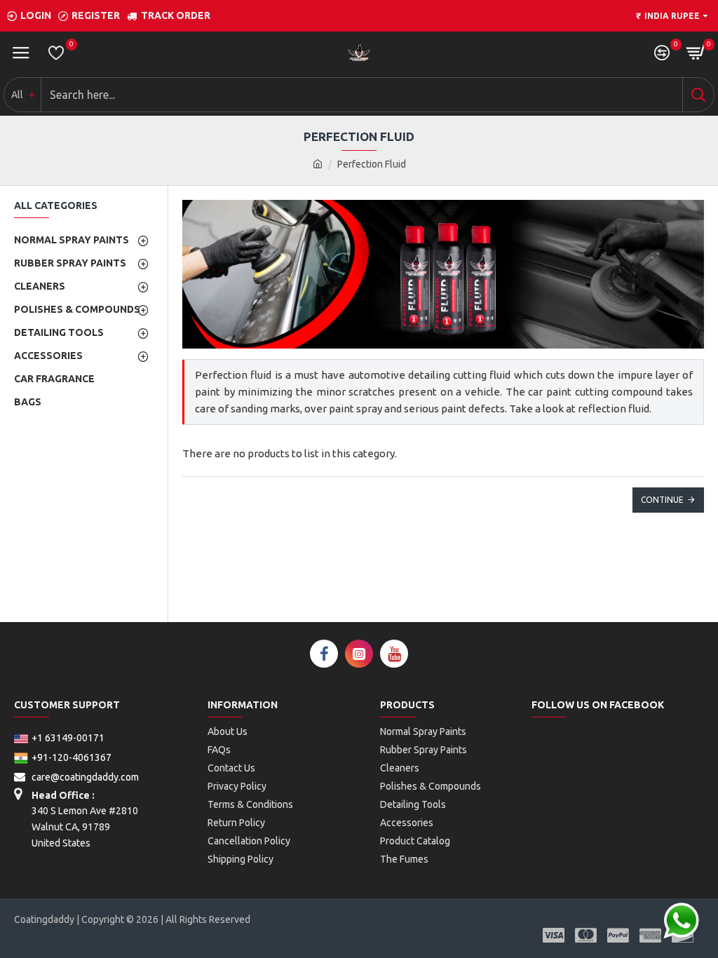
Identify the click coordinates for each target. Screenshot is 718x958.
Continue (662, 499)
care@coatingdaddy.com (84, 777)
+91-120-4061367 (71, 757)
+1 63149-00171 (68, 737)
